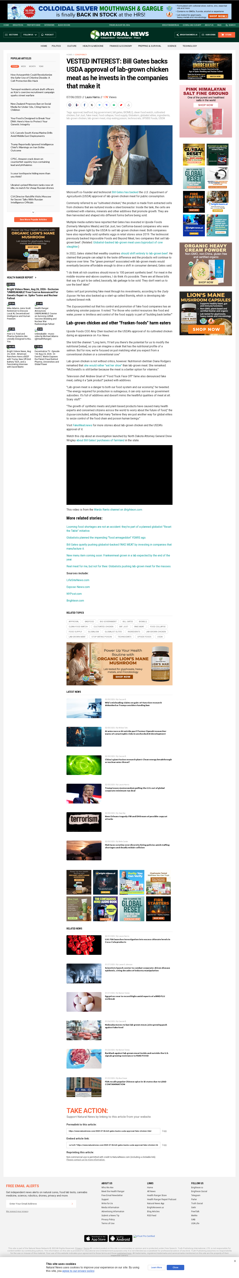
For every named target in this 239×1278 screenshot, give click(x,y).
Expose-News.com (78, 587)
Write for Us (107, 1203)
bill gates (117, 112)
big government (103, 112)
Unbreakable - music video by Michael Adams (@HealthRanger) (46, 336)
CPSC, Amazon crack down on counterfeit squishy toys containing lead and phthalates (30, 161)
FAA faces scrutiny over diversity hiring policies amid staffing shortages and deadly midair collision (137, 846)
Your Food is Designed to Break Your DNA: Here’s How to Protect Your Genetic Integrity (30, 121)
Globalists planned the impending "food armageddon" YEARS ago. (106, 537)
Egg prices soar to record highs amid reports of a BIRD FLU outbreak (135, 997)
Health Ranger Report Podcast (161, 1199)
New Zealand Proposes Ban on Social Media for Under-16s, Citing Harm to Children (31, 106)
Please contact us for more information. (85, 1159)
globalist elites (148, 115)
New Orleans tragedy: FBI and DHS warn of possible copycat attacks (136, 817)
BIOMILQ (128, 112)
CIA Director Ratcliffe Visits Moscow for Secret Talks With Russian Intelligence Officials (31, 199)
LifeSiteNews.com (77, 580)
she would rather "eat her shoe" (103, 365)
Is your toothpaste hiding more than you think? (30, 175)
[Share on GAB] (114, 105)
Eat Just (80, 115)
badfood (88, 112)
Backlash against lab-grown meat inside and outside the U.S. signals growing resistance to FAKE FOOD (136, 1054)
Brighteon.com (75, 600)
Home (6, 25)
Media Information (110, 1207)
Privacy (78, 1248)
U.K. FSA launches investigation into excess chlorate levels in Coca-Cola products (137, 940)
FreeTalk (195, 1211)
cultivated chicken (103, 627)
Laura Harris (92, 97)
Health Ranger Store (157, 1195)
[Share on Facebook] (85, 105)
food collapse (106, 115)
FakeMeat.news (82, 425)
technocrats (134, 118)
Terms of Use (107, 1223)
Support (105, 1199)
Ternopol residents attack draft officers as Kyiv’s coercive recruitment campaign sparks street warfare (32, 92)
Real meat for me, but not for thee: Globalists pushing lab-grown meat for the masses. (118, 566)
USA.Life (195, 1223)
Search (232, 25)
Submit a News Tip (110, 1215)
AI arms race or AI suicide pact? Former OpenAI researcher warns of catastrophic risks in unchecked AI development (135, 732)
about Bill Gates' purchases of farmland (100, 440)
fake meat (92, 115)
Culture (71, 46)
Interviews (49, 25)
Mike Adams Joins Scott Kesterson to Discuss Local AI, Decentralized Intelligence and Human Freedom (19, 313)
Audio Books (64, 25)
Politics (56, 46)
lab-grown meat (96, 118)
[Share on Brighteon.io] (77, 105)
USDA (162, 118)
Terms (86, 1248)
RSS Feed (151, 1215)
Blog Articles (153, 1211)
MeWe (194, 1215)
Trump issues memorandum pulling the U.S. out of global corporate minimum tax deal (135, 789)
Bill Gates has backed (125, 192)
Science (172, 46)
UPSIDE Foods (149, 118)
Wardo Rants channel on (118, 509)
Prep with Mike (33, 25)
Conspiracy (81, 55)
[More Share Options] (129, 105)
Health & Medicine (93, 46)
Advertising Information (112, 1211)
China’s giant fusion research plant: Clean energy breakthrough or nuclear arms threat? (138, 760)
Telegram (195, 1195)
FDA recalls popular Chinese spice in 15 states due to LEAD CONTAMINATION (135, 1083)
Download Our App (192, 25)
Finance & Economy (121, 46)
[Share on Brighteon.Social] (70, 105)
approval (78, 112)
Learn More (156, 1267)
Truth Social (197, 1203)
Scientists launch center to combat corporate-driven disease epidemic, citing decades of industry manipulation (137, 969)
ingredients (163, 115)
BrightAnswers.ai (170, 25)
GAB (193, 1219)
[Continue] (72, 1204)
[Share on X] (92, 105)
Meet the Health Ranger (112, 1191)
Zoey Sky (122, 813)
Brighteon (18, 25)
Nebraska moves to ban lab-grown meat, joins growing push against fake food (136, 1026)
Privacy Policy (108, 1219)
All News (151, 1191)
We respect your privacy (17, 1211)
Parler (194, 1199)
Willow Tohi (123, 728)
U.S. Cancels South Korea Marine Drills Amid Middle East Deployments (31, 134)
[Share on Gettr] (121, 105)
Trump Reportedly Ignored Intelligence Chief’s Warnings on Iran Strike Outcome (32, 147)
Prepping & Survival (149, 46)
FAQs (219, 25)
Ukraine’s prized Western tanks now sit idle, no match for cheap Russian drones (32, 186)
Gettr (193, 1207)
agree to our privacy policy (78, 1271)
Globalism (133, 115)
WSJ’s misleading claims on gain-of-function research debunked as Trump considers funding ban (133, 704)
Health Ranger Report (20, 277)
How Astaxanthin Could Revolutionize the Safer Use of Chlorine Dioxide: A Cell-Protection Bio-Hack (31, 77)
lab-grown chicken (76, 118)
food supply (121, 115)
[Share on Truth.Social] (107, 105)
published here (124, 1253)
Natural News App (155, 1203)
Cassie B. (122, 699)
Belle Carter (123, 841)
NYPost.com (74, 593)
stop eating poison (116, 118)
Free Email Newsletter (112, 1195)
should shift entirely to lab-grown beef (144, 253)
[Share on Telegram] (99, 105)
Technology (190, 46)
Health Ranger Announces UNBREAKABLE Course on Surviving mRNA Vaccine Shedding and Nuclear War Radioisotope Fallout (46, 316)
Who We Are (107, 1187)
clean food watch (143, 112)
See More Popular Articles (33, 219)
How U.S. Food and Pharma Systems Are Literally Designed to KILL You (19, 337)
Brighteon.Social (199, 1191)
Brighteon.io (197, 1187)
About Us (209, 25)
